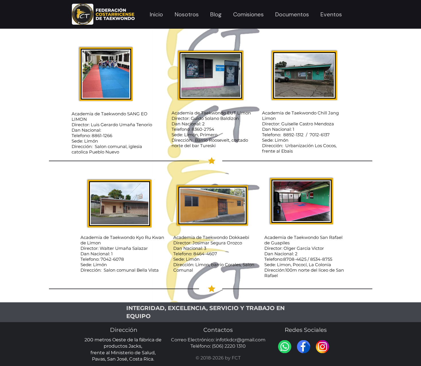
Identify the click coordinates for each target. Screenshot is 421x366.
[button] (186, 14)
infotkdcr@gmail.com (240, 339)
